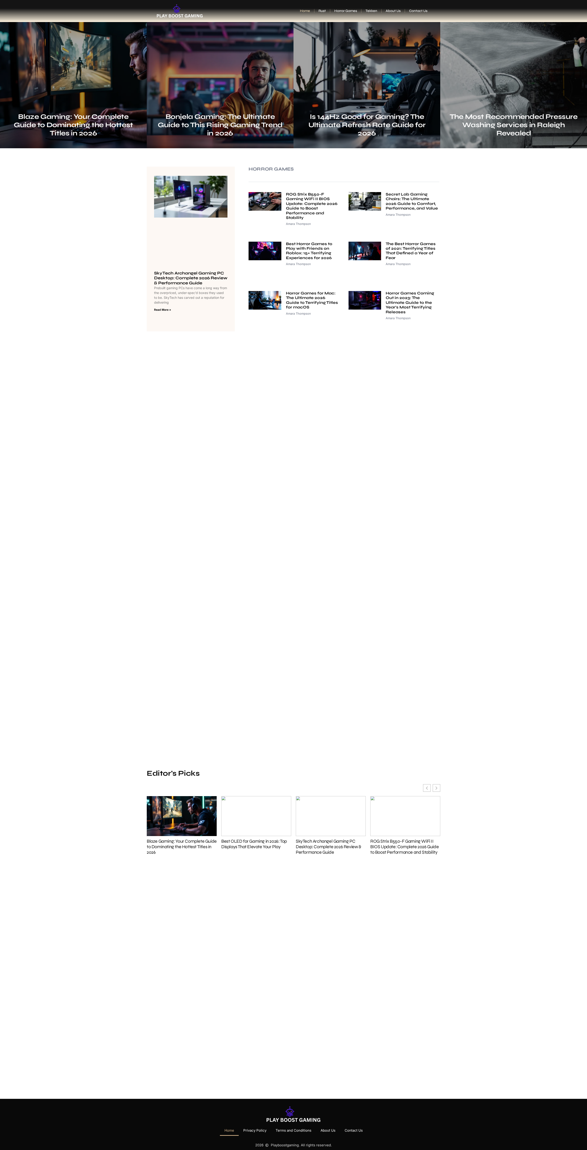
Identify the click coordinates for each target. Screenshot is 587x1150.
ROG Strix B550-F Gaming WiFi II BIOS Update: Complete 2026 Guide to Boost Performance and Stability (312, 206)
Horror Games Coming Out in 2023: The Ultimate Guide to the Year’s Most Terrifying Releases (410, 302)
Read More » (162, 309)
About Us (393, 11)
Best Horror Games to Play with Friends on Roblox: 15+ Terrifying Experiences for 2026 (309, 250)
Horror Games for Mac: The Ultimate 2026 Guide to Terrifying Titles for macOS (312, 300)
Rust (322, 11)
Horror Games (345, 11)
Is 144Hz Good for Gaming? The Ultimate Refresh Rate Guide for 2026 (367, 124)
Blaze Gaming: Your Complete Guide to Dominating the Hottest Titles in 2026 (73, 124)
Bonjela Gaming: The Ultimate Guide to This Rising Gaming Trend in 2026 (220, 124)
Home (305, 11)
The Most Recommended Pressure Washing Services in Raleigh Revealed (513, 124)
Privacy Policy (254, 1130)
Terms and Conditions (293, 1130)
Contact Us (418, 11)
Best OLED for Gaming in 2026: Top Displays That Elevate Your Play (254, 844)
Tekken (371, 11)
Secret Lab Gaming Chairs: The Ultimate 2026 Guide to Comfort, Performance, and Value (412, 201)
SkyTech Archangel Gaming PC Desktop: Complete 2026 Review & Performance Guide (190, 277)
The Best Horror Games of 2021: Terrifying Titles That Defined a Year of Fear (411, 250)
